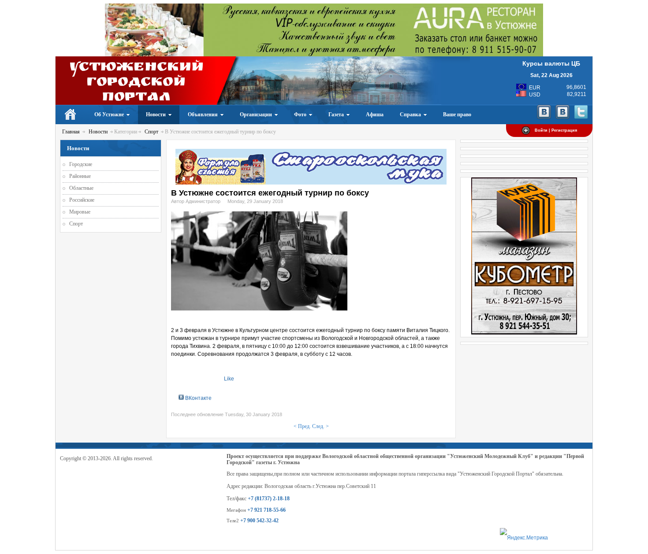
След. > (320, 426)
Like (229, 379)
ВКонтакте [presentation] (198, 398)
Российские (81, 200)
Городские (80, 164)
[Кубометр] (524, 333)
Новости (98, 132)
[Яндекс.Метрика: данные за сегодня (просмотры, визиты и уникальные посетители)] (524, 538)
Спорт (151, 132)
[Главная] (71, 114)
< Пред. (302, 426)
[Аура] (324, 55)
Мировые (79, 212)
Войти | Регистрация (556, 130)
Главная (71, 132)
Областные (81, 188)
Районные (80, 176)
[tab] (195, 398)
